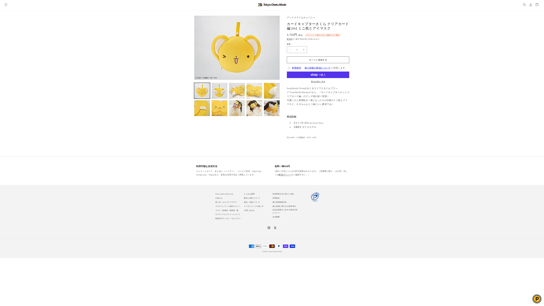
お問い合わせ (249, 210)
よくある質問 (249, 194)
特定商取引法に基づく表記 (283, 194)
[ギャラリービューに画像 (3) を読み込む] (237, 91)
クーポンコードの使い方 (254, 206)
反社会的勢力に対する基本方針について (285, 211)
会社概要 (276, 217)
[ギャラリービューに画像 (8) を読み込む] (237, 108)
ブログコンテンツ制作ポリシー (227, 206)
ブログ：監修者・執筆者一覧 (227, 210)
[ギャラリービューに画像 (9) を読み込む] (254, 108)
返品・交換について (252, 202)
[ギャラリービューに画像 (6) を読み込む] (202, 108)
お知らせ (218, 198)
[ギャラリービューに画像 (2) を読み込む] (220, 91)
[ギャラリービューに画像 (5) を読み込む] (272, 91)
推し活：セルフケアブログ (226, 202)
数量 (289, 44)
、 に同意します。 (320, 67)
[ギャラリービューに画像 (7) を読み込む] (220, 108)
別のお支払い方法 (318, 81)
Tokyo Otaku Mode (275, 251)
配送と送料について (252, 198)
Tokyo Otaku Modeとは (224, 194)
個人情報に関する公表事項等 (284, 206)
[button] (6, 5)
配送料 (289, 39)
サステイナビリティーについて (227, 214)
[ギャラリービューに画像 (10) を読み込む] (272, 108)
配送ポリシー (285, 174)
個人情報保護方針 (280, 202)
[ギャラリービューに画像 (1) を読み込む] (202, 91)
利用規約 (296, 67)
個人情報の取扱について (318, 67)
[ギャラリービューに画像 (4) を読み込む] (254, 91)
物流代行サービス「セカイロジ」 (228, 218)
